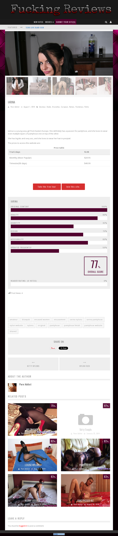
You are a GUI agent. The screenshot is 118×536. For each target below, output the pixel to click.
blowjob (26, 319)
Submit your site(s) (65, 21)
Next (109, 87)
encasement (59, 319)
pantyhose (55, 325)
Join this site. (73, 186)
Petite (86, 107)
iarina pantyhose (95, 319)
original (41, 325)
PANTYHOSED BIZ (85, 500)
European (64, 107)
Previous (9, 87)
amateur (14, 319)
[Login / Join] (111, 22)
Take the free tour (47, 186)
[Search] (106, 22)
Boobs (49, 107)
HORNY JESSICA (32, 500)
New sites (38, 21)
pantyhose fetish (72, 325)
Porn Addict (15, 107)
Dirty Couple (86, 429)
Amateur (42, 107)
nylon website (16, 325)
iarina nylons (76, 319)
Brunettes (56, 107)
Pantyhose (79, 107)
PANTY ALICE (85, 465)
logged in (23, 526)
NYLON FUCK (85, 366)
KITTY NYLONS (33, 366)
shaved (13, 331)
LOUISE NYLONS (32, 465)
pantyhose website (93, 325)
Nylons (71, 107)
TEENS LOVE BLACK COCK (35, 27)
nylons (30, 325)
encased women (42, 319)
